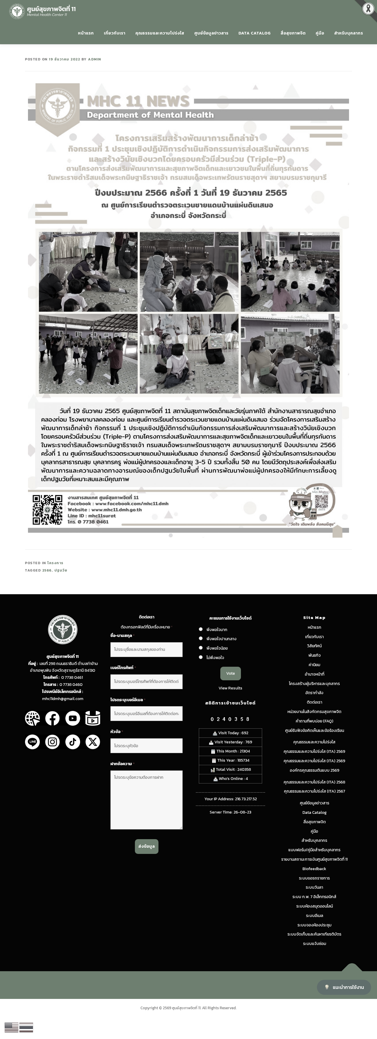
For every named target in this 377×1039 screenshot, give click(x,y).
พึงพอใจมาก (216, 630)
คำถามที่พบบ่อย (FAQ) (314, 721)
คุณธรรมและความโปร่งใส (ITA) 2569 (314, 751)
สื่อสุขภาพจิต (293, 33)
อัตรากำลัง (314, 693)
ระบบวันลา (314, 887)
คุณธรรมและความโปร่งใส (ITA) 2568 (314, 782)
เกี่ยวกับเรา (114, 33)
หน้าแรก (86, 33)
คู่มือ (320, 33)
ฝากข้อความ (122, 764)
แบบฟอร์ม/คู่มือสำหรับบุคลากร (314, 850)
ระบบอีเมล (314, 916)
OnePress (201, 985)
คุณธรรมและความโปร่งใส (159, 33)
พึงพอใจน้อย (217, 648)
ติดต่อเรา (314, 702)
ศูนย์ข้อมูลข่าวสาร (211, 33)
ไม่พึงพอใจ (215, 658)
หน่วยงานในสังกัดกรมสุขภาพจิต (314, 712)
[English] (11, 1027)
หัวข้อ (116, 732)
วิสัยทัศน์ (314, 646)
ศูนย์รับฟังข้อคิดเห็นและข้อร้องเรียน (314, 730)
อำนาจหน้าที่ (314, 674)
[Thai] (26, 1027)
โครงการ (55, 563)
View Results (230, 688)
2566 (47, 570)
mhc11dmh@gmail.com (62, 699)
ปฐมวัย (60, 570)
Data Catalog (255, 33)
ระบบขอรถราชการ (314, 878)
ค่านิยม (314, 665)
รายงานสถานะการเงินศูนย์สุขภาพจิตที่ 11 (314, 859)
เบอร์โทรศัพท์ (123, 668)
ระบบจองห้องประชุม (314, 925)
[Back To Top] (352, 971)
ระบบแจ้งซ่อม (314, 944)
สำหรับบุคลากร (348, 33)
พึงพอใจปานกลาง (221, 639)
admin (94, 59)
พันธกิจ (314, 655)
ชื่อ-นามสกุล (122, 636)
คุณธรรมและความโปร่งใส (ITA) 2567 (314, 791)
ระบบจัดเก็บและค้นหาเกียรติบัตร (314, 934)
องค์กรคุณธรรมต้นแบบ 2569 (314, 770)
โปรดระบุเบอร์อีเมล (127, 700)
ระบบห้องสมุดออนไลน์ (314, 906)
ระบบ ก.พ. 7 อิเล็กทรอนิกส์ (314, 897)
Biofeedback (314, 869)
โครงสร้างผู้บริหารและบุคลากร (314, 684)
